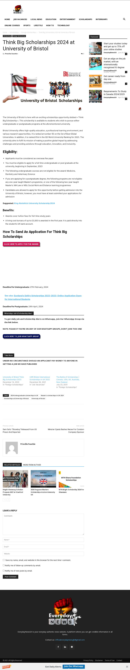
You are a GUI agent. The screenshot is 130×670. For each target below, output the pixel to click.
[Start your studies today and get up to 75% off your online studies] (95, 48)
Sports (26, 25)
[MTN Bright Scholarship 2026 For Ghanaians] (71, 479)
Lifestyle (38, 25)
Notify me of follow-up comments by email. (23, 565)
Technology (63, 25)
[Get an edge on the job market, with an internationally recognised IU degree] (95, 63)
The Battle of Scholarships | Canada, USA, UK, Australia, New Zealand (67, 379)
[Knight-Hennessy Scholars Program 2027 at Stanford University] (15, 479)
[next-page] (8, 499)
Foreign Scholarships (28, 32)
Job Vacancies (20, 19)
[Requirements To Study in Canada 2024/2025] (95, 96)
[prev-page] (4, 499)
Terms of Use (110, 660)
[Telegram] (28, 59)
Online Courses (12, 25)
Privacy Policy (88, 660)
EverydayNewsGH (110, 52)
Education (51, 19)
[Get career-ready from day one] (95, 81)
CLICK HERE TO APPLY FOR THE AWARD (21, 244)
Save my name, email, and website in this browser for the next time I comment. (38, 560)
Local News (36, 19)
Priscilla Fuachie (11, 54)
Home (7, 19)
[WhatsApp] (17, 59)
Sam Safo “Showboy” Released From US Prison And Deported (20, 430)
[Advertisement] (43, 267)
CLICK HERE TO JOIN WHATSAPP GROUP (21, 336)
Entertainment (67, 19)
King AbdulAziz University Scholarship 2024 (34, 203)
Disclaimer (99, 660)
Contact (119, 660)
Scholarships (85, 19)
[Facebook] (5, 59)
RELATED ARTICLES (12, 465)
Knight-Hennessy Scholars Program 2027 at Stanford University (13, 492)
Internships (101, 19)
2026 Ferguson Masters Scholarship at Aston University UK (43, 492)
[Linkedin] (22, 59)
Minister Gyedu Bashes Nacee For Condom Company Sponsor (66, 430)
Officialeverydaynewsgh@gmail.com (70, 640)
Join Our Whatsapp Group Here (73, 667)
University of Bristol (38, 398)
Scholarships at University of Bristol (16, 398)
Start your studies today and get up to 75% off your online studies (115, 46)
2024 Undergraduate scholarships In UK (24, 395)
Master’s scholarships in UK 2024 (52, 395)
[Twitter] (11, 59)
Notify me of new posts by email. (18, 571)
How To (50, 25)
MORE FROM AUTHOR (32, 465)
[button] (65, 666)
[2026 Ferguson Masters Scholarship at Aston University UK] (43, 479)
